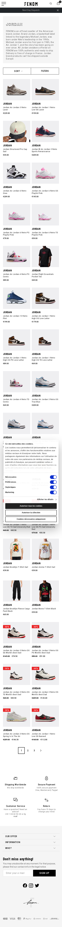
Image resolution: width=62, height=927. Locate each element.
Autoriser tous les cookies (31, 506)
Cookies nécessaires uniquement (31, 519)
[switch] (53, 482)
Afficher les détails (45, 500)
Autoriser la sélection (31, 513)
